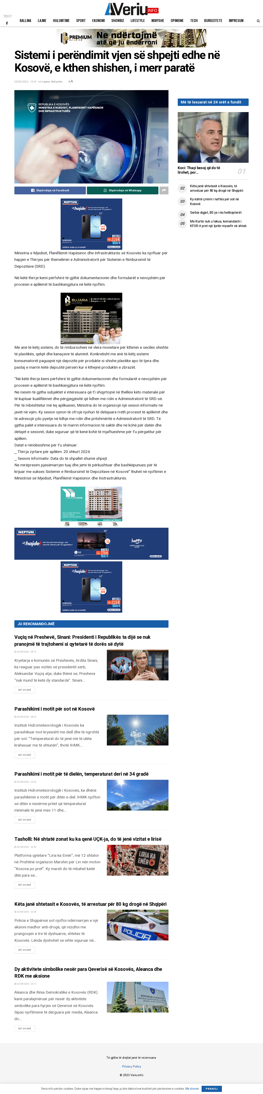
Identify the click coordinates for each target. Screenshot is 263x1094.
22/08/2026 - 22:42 (26, 847)
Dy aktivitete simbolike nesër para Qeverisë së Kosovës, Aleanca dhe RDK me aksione (88, 973)
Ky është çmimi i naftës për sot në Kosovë (214, 201)
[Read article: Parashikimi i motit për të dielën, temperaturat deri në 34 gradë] (137, 795)
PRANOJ (212, 1089)
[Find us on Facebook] (7, 23)
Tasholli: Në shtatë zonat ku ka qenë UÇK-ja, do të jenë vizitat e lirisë (87, 839)
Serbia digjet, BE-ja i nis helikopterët (216, 212)
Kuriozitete (213, 20)
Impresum (236, 20)
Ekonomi (98, 20)
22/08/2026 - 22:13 (26, 984)
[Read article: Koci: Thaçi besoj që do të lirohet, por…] (213, 137)
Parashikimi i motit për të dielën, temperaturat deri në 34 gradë (81, 774)
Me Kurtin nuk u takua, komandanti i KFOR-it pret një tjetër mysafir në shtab (218, 223)
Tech (194, 20)
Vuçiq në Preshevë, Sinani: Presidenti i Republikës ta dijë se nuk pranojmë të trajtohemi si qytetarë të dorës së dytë (82, 641)
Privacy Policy (131, 1066)
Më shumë (26, 690)
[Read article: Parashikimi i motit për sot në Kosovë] (137, 730)
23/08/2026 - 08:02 (26, 717)
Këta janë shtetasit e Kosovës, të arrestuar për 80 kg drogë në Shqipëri (90, 904)
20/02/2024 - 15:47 (25, 82)
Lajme (42, 20)
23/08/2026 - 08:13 (26, 652)
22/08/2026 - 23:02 (26, 782)
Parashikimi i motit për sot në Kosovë (54, 709)
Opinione (177, 20)
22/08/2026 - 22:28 (26, 912)
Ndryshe (157, 20)
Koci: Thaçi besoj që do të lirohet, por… (199, 170)
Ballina (25, 20)
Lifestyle (138, 20)
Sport (81, 20)
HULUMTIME (61, 20)
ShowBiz (117, 20)
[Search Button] (258, 20)
